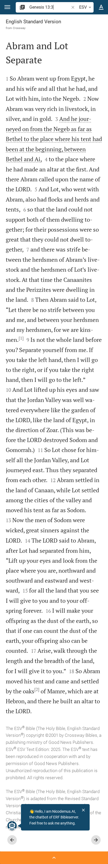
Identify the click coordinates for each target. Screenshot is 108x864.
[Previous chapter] (12, 840)
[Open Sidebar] (54, 857)
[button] (7, 7)
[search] (50, 7)
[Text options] (101, 7)
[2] (36, 689)
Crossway (19, 28)
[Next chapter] (96, 840)
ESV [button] (83, 7)
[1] (21, 338)
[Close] (83, 810)
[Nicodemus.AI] (12, 825)
